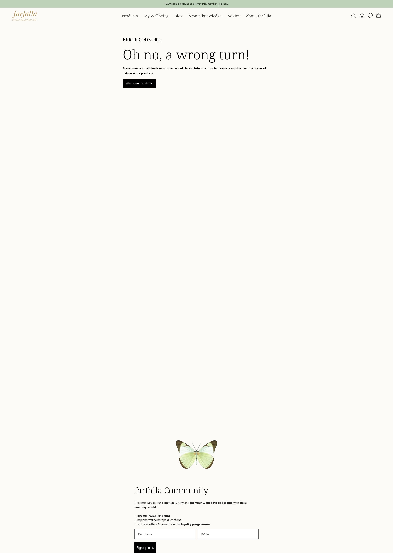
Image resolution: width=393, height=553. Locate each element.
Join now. (223, 3)
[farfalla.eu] (24, 16)
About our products (139, 83)
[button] (353, 15)
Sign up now (145, 547)
